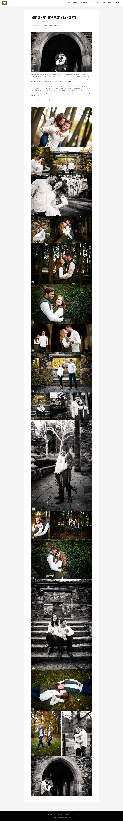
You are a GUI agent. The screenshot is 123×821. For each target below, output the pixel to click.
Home (45, 814)
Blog (72, 814)
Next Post (95, 805)
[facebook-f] (115, 2)
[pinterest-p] (118, 2)
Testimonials (67, 814)
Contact (77, 814)
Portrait (33, 21)
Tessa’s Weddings (52, 814)
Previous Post (28, 805)
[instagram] (117, 2)
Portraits (60, 814)
